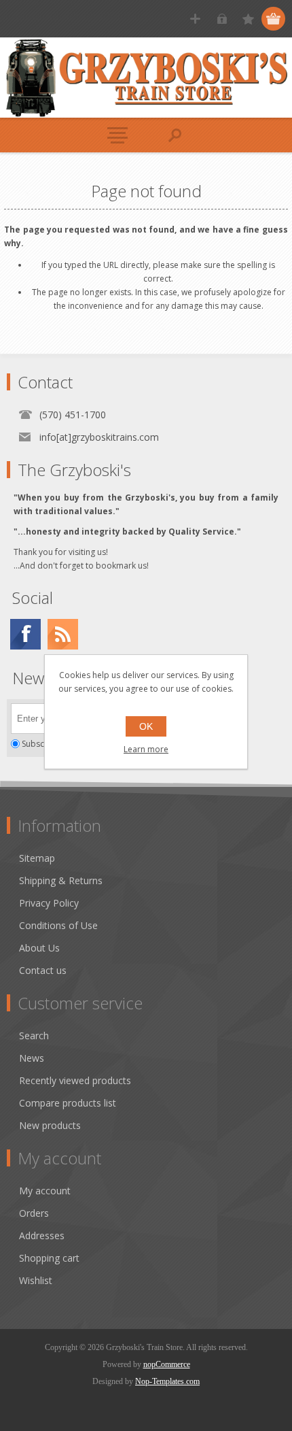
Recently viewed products (75, 1080)
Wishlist (35, 1280)
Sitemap (37, 858)
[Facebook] (25, 634)
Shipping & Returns (61, 880)
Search (34, 1035)
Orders (34, 1213)
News (31, 1057)
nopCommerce (166, 1364)
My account (45, 1190)
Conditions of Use (58, 925)
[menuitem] (152, 858)
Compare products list (67, 1102)
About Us (39, 947)
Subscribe (41, 744)
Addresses (42, 1235)
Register (195, 19)
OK (146, 726)
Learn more (146, 749)
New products (50, 1125)
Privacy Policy (49, 902)
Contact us (43, 970)
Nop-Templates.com (167, 1381)
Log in (222, 19)
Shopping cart (49, 1257)
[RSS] (63, 634)
